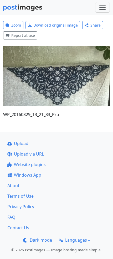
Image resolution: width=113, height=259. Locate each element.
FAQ (11, 217)
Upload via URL (29, 154)
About (13, 185)
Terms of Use (20, 196)
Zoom (16, 25)
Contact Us (18, 228)
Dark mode (41, 240)
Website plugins (30, 164)
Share (95, 25)
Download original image (55, 25)
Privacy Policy (20, 207)
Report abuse (23, 35)
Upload (21, 143)
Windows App (27, 175)
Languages (76, 240)
